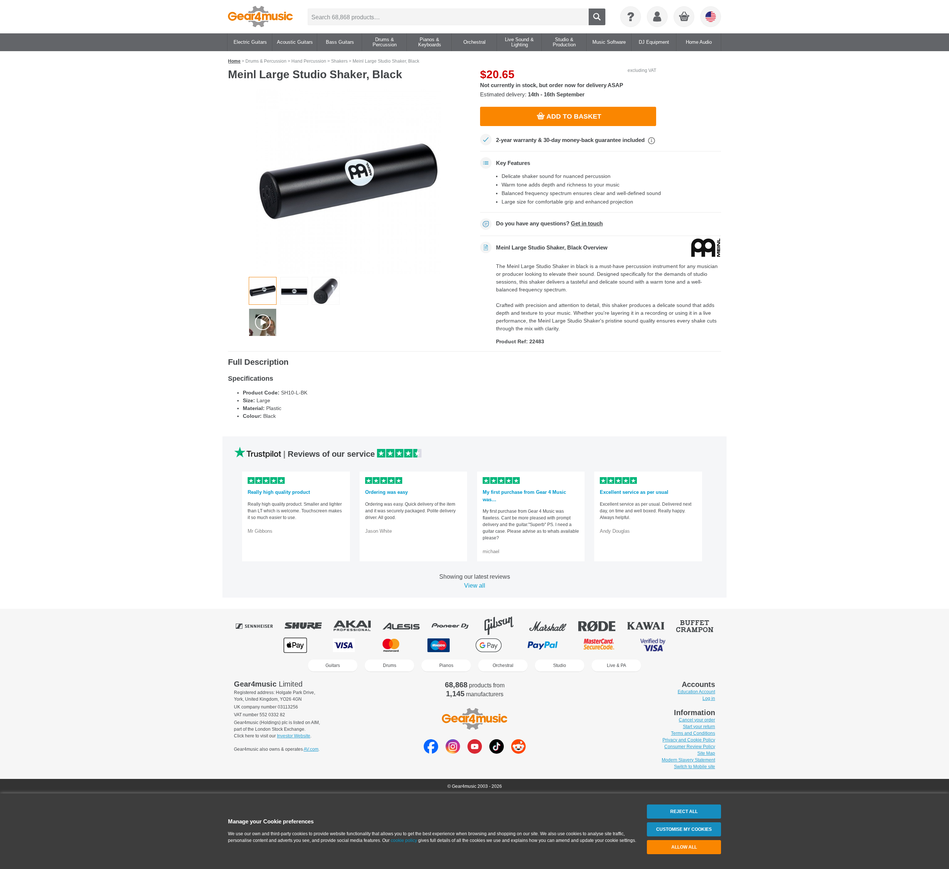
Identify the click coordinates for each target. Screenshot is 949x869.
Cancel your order (697, 720)
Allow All (684, 847)
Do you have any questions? (549, 224)
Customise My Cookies (684, 829)
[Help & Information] (631, 17)
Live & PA (616, 665)
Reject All (684, 811)
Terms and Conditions (693, 733)
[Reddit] (518, 752)
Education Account (696, 691)
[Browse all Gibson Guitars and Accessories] (504, 625)
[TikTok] (496, 752)
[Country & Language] (711, 17)
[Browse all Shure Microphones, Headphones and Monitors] (308, 625)
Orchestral (503, 665)
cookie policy (404, 840)
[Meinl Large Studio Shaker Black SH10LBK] (348, 181)
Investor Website (293, 736)
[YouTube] (474, 752)
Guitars (332, 665)
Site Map (706, 753)
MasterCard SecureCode (598, 645)
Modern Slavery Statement (688, 760)
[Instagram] (453, 752)
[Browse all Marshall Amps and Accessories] (553, 625)
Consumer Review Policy (689, 746)
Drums (389, 665)
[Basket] (684, 17)
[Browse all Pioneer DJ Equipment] (455, 625)
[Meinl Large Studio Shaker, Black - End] (325, 290)
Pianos (446, 665)
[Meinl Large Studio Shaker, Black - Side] (294, 290)
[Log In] (657, 17)
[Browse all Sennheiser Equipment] (259, 625)
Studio (559, 665)
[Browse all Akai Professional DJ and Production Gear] (357, 625)
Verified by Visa (652, 645)
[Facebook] (431, 752)
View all (474, 585)
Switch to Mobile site (694, 766)
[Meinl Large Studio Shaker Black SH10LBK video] (262, 322)
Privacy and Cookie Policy (688, 740)
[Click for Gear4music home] (260, 16)
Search (597, 17)
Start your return (699, 726)
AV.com (311, 749)
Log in (708, 698)
